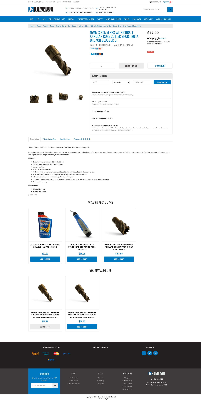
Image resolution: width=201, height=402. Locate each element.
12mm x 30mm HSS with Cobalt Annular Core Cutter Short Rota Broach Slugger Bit (45, 314)
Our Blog (100, 381)
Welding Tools (48, 26)
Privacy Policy (127, 386)
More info (162, 38)
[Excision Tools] (97, 54)
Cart (168, 2)
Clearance (148, 19)
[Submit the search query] (170, 9)
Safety (100, 19)
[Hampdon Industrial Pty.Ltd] (40, 9)
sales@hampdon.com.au (157, 382)
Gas (44, 19)
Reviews (77, 139)
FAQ (58, 2)
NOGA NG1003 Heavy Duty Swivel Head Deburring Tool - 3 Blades (82, 247)
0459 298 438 (157, 379)
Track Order (73, 381)
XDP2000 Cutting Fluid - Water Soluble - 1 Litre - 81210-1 (45, 246)
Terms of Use (127, 384)
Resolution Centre (73, 384)
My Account (156, 2)
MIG (31, 19)
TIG (38, 19)
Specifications (65, 139)
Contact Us (50, 2)
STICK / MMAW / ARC (57, 19)
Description (34, 139)
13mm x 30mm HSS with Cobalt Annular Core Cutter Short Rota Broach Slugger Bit (82, 314)
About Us (39, 2)
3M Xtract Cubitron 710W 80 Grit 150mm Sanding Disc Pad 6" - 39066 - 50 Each (20, 392)
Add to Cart (45, 259)
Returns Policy (127, 381)
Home (30, 2)
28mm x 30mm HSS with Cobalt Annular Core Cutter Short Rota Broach (119, 247)
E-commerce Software (98, 399)
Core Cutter (72, 26)
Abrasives (137, 19)
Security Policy (127, 389)
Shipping (127, 378)
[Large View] (34, 97)
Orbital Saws (61, 26)
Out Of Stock (45, 327)
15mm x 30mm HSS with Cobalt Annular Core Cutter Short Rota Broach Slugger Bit (110, 26)
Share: (93, 49)
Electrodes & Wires (86, 19)
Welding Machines (113, 19)
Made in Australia (163, 19)
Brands (76, 2)
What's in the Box (49, 139)
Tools (126, 19)
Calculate (163, 82)
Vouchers (67, 2)
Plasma (71, 19)
